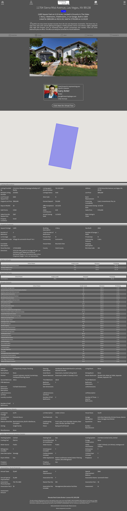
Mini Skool (3, 351)
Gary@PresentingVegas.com (67, 96)
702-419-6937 (59, 188)
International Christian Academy (8, 355)
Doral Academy (4, 278)
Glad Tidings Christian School (7, 359)
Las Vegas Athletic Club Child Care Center (10, 357)
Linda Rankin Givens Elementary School (10, 265)
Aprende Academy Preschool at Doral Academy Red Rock (13, 290)
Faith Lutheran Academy (6, 307)
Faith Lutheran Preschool (7, 302)
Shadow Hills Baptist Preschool (8, 361)
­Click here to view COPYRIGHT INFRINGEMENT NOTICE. (61, 503)
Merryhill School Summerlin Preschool (9, 296)
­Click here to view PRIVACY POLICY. (81, 503)
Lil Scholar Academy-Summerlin (8, 329)
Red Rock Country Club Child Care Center (10, 292)
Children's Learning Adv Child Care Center (10, 300)
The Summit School (5, 345)
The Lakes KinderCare (6, 349)
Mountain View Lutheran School (8, 327)
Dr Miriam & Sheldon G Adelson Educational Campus (12, 311)
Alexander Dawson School (7, 319)
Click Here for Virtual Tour (63, 105)
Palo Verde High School (6, 269)
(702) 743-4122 (62, 99)
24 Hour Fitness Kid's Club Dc (7, 305)
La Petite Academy (5, 341)
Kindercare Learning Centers (7, 317)
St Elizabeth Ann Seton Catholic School (10, 353)
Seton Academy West (5, 343)
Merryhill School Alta (6, 304)
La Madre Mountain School (7, 339)
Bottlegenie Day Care (6, 323)
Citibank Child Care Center (7, 337)
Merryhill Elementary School (7, 298)
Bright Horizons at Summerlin (8, 294)
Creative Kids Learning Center (7, 288)
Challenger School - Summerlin (8, 321)
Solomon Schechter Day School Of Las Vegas (11, 315)
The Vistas (85, 14)
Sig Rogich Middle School (6, 267)
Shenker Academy (5, 325)
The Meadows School (5, 333)
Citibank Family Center (6, 335)
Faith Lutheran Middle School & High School (11, 309)
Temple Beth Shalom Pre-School (8, 313)
